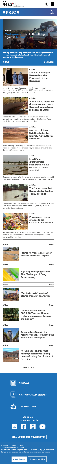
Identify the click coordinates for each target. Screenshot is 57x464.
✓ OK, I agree (19, 459)
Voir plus (27, 368)
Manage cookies (37, 459)
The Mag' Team (27, 406)
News (6, 62)
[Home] (13, 4)
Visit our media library (33, 395)
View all (24, 383)
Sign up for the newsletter (28, 437)
